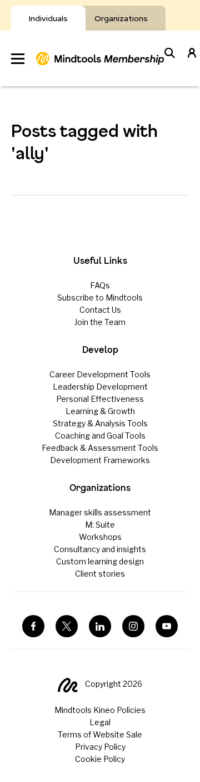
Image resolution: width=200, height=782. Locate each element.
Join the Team (100, 322)
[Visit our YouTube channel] (167, 626)
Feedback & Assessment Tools (100, 448)
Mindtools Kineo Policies (100, 710)
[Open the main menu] (17, 58)
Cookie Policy (100, 759)
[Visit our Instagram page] (133, 626)
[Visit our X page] (67, 626)
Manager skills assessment (100, 512)
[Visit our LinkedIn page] (100, 626)
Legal (100, 722)
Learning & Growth (100, 411)
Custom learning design (100, 561)
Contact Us (100, 309)
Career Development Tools (100, 374)
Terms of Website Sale (100, 734)
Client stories (100, 573)
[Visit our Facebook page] (33, 626)
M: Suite (100, 524)
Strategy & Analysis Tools (100, 423)
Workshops (100, 537)
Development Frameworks (100, 460)
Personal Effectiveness (100, 399)
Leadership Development (100, 386)
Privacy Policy (100, 746)
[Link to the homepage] (100, 58)
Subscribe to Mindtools (100, 297)
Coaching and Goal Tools (100, 435)
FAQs (100, 285)
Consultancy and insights (100, 549)
